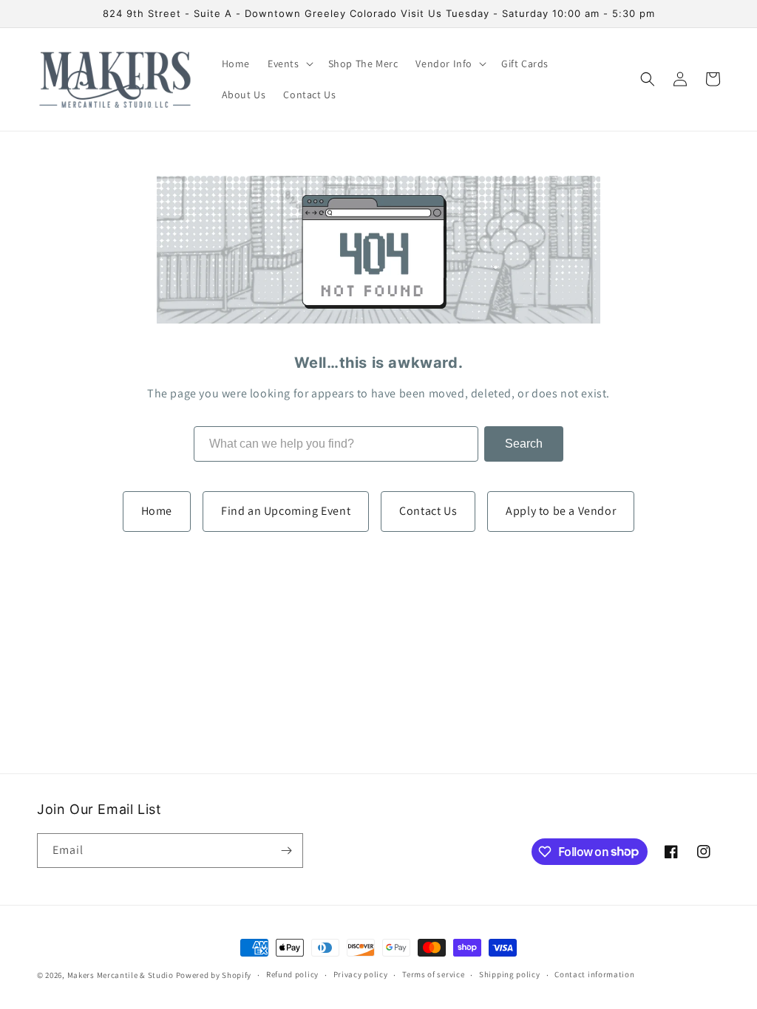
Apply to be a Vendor (561, 511)
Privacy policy (360, 974)
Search (524, 443)
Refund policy (292, 974)
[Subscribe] (286, 850)
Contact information (594, 974)
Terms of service (433, 974)
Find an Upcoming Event (285, 511)
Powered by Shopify (214, 975)
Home (156, 511)
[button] (289, 63)
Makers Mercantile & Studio (120, 975)
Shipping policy (509, 974)
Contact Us (428, 511)
